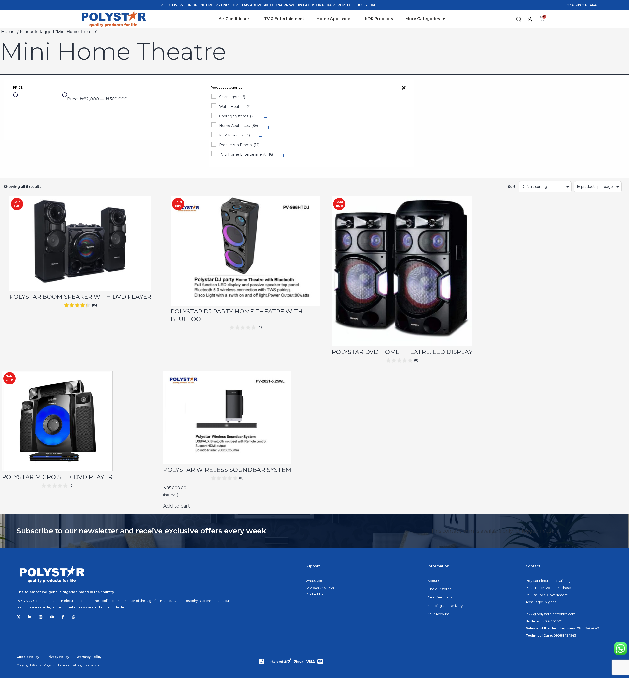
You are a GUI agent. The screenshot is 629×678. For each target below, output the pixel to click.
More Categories (422, 18)
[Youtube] (52, 617)
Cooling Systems (237, 116)
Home (8, 31)
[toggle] (403, 87)
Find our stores (439, 589)
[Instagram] (41, 617)
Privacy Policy (57, 657)
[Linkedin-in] (29, 617)
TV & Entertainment (284, 18)
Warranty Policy (88, 657)
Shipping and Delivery (445, 606)
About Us (435, 581)
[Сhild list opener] (265, 117)
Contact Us (314, 594)
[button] (519, 19)
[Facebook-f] (63, 617)
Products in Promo (239, 145)
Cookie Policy (28, 657)
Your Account (438, 614)
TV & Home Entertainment (246, 154)
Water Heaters (234, 106)
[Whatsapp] (74, 617)
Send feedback (440, 597)
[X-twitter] (18, 617)
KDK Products (379, 18)
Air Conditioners (235, 18)
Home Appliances (334, 18)
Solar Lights (232, 97)
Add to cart (176, 506)
